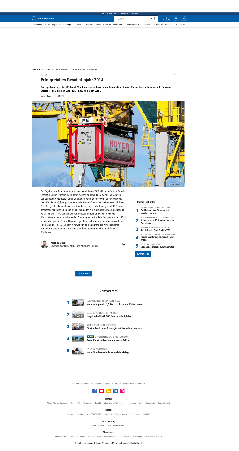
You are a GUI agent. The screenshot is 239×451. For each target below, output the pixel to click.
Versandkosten (126, 437)
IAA (46, 25)
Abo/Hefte (156, 25)
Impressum (132, 403)
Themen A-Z (75, 403)
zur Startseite (84, 273)
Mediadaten (134, 14)
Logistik (55, 25)
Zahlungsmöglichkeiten (144, 437)
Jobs (146, 25)
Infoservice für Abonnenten (114, 403)
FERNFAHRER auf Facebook (101, 414)
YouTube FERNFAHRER (118, 425)
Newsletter (87, 403)
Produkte (109, 14)
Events (98, 25)
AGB (141, 403)
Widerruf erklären (110, 437)
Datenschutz (150, 403)
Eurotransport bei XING (141, 414)
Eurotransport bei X (122, 414)
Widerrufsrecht (95, 437)
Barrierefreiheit (164, 403)
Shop (115, 14)
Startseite (75, 384)
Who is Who (117, 25)
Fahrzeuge (67, 25)
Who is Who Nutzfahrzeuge (57, 403)
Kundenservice (124, 14)
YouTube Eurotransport (98, 425)
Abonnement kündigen (78, 437)
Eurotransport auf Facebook (77, 414)
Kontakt (98, 403)
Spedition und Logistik (101, 384)
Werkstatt (89, 25)
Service (106, 25)
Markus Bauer (46, 96)
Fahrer (78, 25)
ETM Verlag (178, 25)
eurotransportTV (133, 25)
